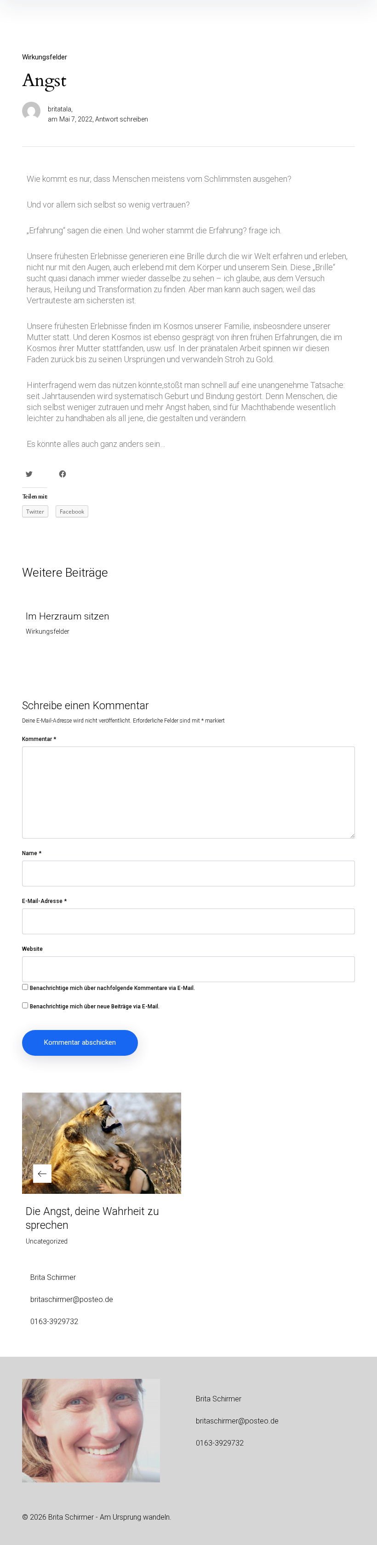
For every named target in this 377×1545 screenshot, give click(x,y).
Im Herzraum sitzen (67, 616)
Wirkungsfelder (44, 57)
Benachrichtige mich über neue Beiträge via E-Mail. (95, 1006)
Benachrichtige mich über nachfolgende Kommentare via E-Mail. (112, 988)
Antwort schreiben (121, 119)
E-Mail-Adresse (44, 901)
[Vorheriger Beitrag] (101, 1143)
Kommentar (39, 739)
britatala (59, 109)
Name (31, 853)
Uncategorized (47, 1241)
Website (32, 949)
